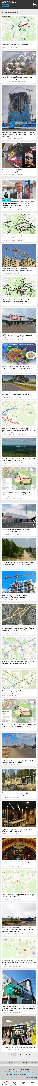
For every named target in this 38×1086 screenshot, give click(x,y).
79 (23, 371)
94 (23, 139)
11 (23, 174)
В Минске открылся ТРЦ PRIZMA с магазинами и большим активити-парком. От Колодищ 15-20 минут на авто (19, 1008)
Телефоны (26, 1062)
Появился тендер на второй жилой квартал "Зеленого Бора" (17, 237)
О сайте (22, 1072)
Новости (5, 12)
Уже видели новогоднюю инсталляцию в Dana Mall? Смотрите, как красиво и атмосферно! (19, 863)
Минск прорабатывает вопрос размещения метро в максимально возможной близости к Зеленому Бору (18, 430)
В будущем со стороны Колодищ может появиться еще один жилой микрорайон (17, 367)
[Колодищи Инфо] (9, 4)
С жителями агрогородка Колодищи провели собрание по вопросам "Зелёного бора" (18, 563)
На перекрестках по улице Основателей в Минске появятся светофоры (17, 761)
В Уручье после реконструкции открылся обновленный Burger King (17, 830)
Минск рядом (14, 12)
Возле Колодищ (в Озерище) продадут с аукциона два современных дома (16, 794)
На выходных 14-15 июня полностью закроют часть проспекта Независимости (18, 662)
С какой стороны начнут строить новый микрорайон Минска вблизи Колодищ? (16, 300)
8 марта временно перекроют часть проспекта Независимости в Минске (15, 44)
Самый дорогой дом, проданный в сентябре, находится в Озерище (18, 895)
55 (22, 397)
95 (24, 81)
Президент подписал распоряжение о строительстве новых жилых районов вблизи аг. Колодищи (18, 494)
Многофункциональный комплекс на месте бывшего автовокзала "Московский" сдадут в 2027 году (18, 134)
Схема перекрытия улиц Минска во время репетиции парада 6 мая (17, 692)
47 (23, 209)
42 (23, 240)
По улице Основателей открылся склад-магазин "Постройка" (16, 530)
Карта (18, 1062)
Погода (3, 1062)
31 (23, 273)
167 (24, 304)
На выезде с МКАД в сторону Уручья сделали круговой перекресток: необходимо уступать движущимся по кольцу (18, 629)
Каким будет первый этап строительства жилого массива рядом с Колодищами (17, 78)
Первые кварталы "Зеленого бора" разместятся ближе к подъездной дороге (17, 269)
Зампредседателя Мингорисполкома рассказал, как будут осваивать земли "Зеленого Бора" (15, 205)
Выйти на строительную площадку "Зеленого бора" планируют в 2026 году (18, 459)
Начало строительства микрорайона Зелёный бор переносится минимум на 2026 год (19, 725)
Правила (31, 1072)
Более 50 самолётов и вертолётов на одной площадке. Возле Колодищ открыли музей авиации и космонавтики (18, 929)
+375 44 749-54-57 (25, 1074)
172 (24, 339)
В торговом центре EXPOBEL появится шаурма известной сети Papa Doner (19, 171)
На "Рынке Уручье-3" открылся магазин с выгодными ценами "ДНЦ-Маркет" (17, 336)
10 (21, 47)
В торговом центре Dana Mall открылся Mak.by (18, 1047)
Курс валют (10, 1062)
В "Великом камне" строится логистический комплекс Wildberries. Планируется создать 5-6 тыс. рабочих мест (19, 962)
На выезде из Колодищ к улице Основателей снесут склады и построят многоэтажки (18, 394)
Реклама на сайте (11, 1072)
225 (25, 434)
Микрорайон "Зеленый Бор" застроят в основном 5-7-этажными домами (16, 596)
